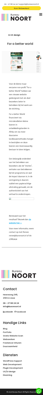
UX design (15, 35)
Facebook (21, 311)
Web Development (12, 364)
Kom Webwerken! (21, 8)
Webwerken (9, 339)
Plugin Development (13, 368)
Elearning (7, 375)
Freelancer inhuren (12, 343)
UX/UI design (9, 371)
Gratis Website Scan (13, 335)
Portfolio (7, 332)
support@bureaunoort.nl (29, 4)
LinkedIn (9, 311)
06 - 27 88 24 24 (11, 4)
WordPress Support (12, 361)
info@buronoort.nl (12, 306)
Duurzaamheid (10, 346)
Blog (5, 328)
